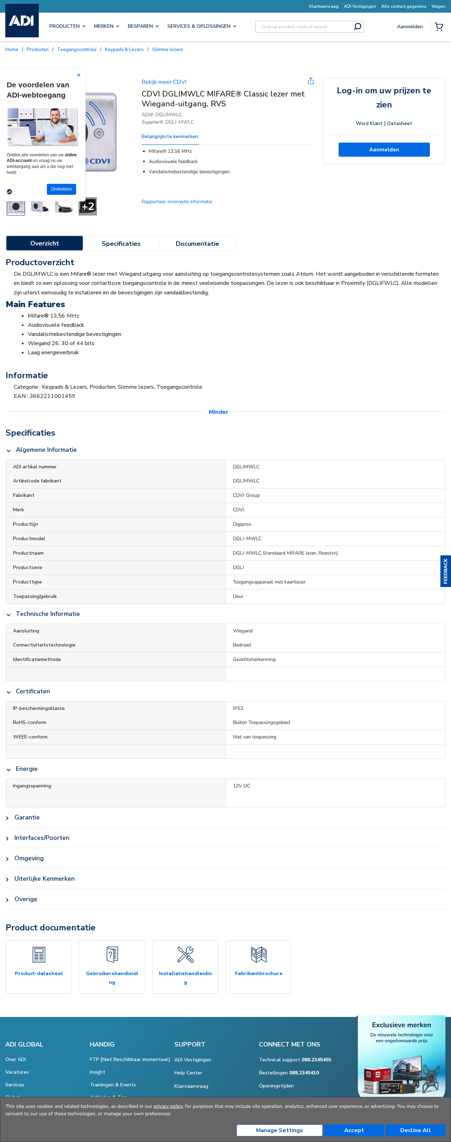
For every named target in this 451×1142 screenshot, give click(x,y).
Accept (354, 1130)
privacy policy (168, 1106)
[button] (445, 571)
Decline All (415, 1130)
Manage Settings (279, 1130)
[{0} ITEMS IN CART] (440, 27)
